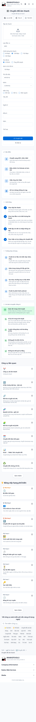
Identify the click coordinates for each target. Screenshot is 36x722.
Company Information (9, 665)
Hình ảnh (28, 633)
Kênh (4, 82)
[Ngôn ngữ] (25, 4)
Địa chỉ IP (13, 639)
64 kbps (7, 53)
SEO (11, 631)
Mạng (6, 631)
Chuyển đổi (8, 633)
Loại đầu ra (6, 43)
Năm (4, 121)
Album (5, 113)
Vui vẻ (30, 642)
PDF (25, 636)
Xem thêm (18, 476)
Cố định (7, 62)
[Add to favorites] (32, 368)
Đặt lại (19, 143)
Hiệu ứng (6, 90)
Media (3, 675)
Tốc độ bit (6, 60)
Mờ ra (15, 93)
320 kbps (8, 56)
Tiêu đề (5, 97)
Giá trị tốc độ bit (8, 66)
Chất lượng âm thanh (9, 51)
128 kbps (16, 53)
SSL (19, 642)
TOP (2, 650)
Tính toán (30, 636)
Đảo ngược (24, 93)
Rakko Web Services (8, 670)
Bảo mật (17, 631)
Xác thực (6, 642)
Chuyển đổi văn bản (26, 628)
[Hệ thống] (29, 4)
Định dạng (13, 642)
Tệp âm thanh (7, 24)
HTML (29, 631)
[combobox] (18, 46)
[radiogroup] (18, 54)
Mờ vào (7, 93)
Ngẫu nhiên (6, 636)
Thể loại (5, 129)
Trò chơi (24, 642)
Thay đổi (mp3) (18, 62)
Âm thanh (6, 639)
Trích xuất (29, 639)
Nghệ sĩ (5, 105)
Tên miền (14, 636)
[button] (18, 32)
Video (19, 636)
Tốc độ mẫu (6, 74)
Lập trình (23, 631)
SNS (24, 639)
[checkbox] (4, 93)
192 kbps (26, 53)
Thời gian (15, 633)
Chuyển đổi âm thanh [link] (8, 652)
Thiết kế (22, 633)
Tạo (19, 639)
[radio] (4, 53)
